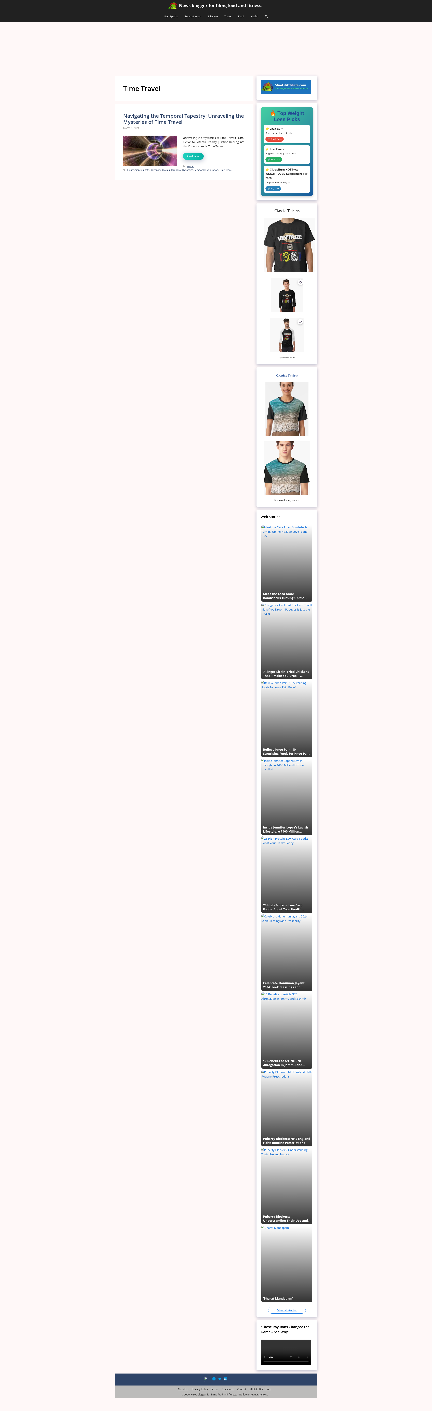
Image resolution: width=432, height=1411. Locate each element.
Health (254, 16)
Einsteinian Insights (138, 170)
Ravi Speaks (171, 16)
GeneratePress (259, 1394)
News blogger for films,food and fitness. (220, 5)
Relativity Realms (160, 170)
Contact (241, 1389)
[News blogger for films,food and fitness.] (172, 5)
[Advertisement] (216, 47)
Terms (214, 1389)
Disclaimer (228, 1389)
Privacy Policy (200, 1389)
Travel (227, 16)
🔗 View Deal (273, 159)
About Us (183, 1389)
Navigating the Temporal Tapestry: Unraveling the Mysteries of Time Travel (183, 118)
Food (241, 16)
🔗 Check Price (274, 139)
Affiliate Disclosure (260, 1389)
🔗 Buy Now (273, 188)
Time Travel (225, 170)
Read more (193, 156)
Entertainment (193, 16)
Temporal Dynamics (182, 170)
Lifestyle (213, 16)
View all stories (287, 1310)
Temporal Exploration (206, 170)
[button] (266, 16)
